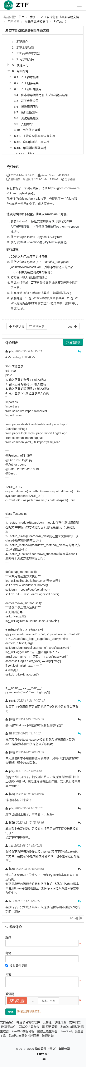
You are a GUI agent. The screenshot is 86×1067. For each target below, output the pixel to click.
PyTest (58, 21)
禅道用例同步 (30, 106)
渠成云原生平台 (47, 1031)
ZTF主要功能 (25, 47)
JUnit (30, 153)
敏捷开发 (60, 1022)
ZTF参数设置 (29, 101)
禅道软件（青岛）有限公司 (52, 1048)
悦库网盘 (75, 1022)
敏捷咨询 (48, 1035)
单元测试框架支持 (36, 21)
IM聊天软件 (8, 1026)
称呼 (8, 937)
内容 (8, 974)
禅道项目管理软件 (28, 1022)
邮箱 (8, 953)
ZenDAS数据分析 (23, 1031)
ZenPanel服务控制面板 (24, 1035)
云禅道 (47, 1022)
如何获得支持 (25, 59)
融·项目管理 (50, 1026)
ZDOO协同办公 (29, 1026)
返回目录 (38, 326)
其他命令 (27, 124)
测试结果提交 (30, 118)
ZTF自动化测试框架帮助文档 (60, 17)
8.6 (43, 1054)
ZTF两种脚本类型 (28, 53)
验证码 (9, 994)
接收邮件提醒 (18, 965)
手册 (33, 17)
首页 (21, 17)
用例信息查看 (31, 130)
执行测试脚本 (30, 112)
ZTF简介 (22, 41)
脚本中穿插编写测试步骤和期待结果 (44, 95)
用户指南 (13, 21)
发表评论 (74, 342)
